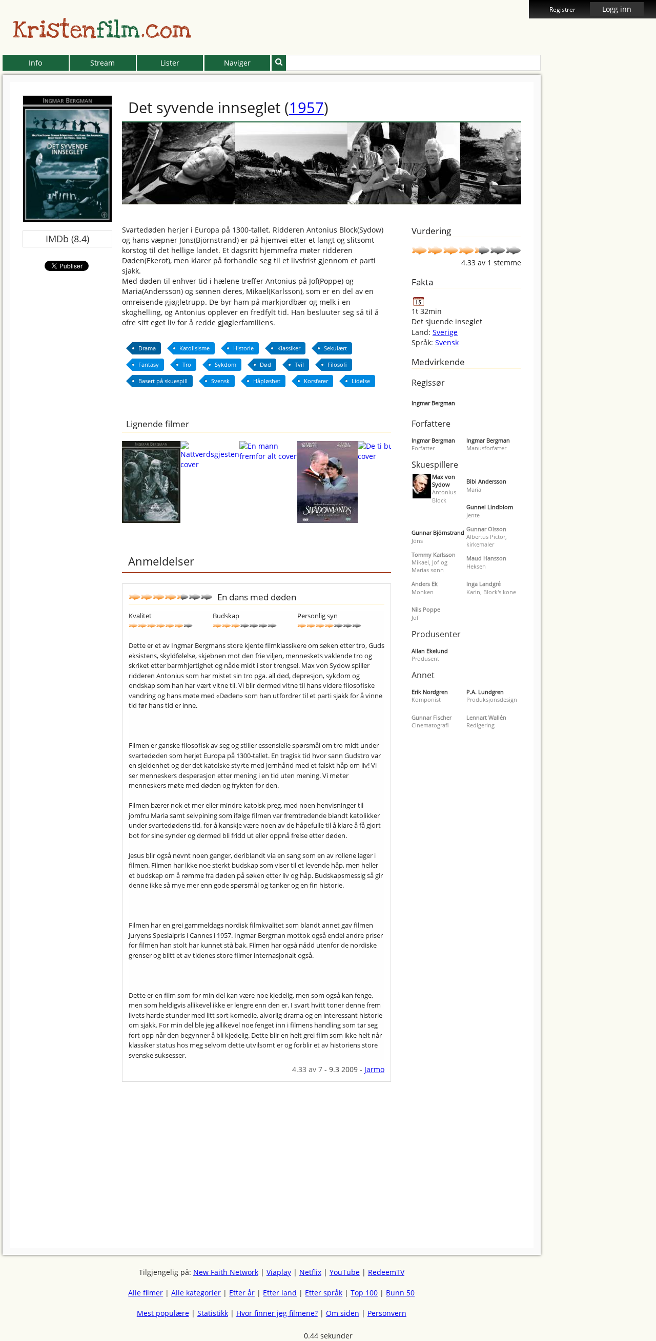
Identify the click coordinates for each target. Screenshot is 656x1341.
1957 (306, 107)
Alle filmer (145, 1292)
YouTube (345, 1272)
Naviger (237, 63)
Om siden (342, 1313)
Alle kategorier (196, 1292)
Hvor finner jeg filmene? (277, 1313)
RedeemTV (386, 1272)
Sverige (445, 332)
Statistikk (212, 1313)
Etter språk (323, 1292)
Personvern (386, 1313)
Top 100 (364, 1292)
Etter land (280, 1292)
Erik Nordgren (430, 692)
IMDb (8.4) (67, 239)
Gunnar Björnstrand (438, 532)
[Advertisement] (256, 1153)
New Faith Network (225, 1272)
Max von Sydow (443, 480)
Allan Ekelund (430, 651)
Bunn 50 (400, 1292)
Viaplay (278, 1272)
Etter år (242, 1292)
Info (35, 63)
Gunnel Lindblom (489, 507)
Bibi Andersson (486, 481)
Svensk (447, 342)
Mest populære (163, 1313)
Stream (102, 63)
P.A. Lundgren (485, 692)
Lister (169, 63)
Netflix (310, 1272)
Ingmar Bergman (433, 403)
